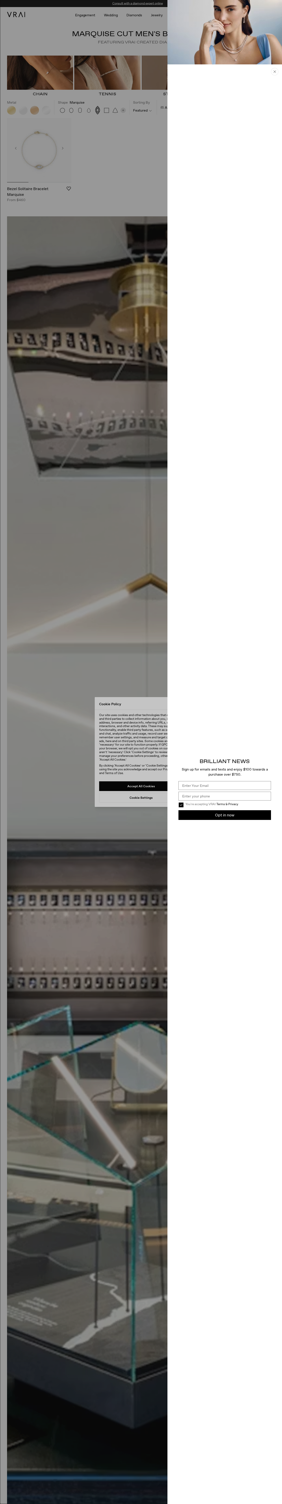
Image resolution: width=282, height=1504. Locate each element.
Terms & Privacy (227, 804)
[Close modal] (141, 752)
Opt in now (224, 815)
